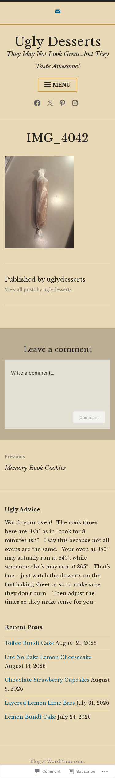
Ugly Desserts (57, 41)
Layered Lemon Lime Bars (40, 703)
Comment (89, 417)
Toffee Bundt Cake (29, 643)
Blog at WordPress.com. (57, 761)
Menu (61, 85)
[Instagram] (76, 104)
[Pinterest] (64, 104)
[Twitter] (51, 104)
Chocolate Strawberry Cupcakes (47, 680)
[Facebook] (38, 104)
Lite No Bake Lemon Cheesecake (48, 657)
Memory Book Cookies (35, 463)
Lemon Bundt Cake (30, 717)
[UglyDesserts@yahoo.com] (57, 13)
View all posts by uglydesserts (38, 289)
